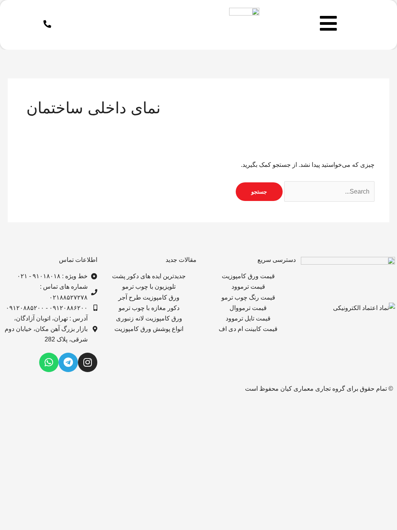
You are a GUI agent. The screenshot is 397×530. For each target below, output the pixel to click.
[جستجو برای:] (329, 191)
